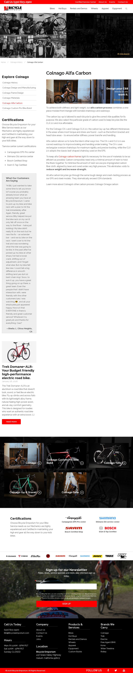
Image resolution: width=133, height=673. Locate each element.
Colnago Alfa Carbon (12, 103)
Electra (104, 639)
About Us (103, 2)
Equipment (117, 8)
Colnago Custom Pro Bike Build (17, 108)
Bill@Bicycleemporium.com (16, 633)
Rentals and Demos (78, 8)
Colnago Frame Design (13, 93)
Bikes (52, 8)
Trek (103, 636)
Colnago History (10, 82)
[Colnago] (11, 556)
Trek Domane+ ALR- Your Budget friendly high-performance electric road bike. (18, 372)
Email (39, 581)
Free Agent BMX (108, 642)
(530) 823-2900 (22, 1)
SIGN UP (66, 604)
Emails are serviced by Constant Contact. (77, 598)
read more (11, 421)
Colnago (105, 633)
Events (112, 2)
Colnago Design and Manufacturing (19, 88)
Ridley (103, 651)
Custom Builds (75, 651)
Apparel (105, 8)
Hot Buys (62, 8)
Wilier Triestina (107, 648)
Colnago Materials (11, 98)
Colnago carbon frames (70, 156)
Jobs (38, 639)
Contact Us (123, 2)
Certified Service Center (85, 2)
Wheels (94, 8)
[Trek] (23, 556)
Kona (103, 645)
